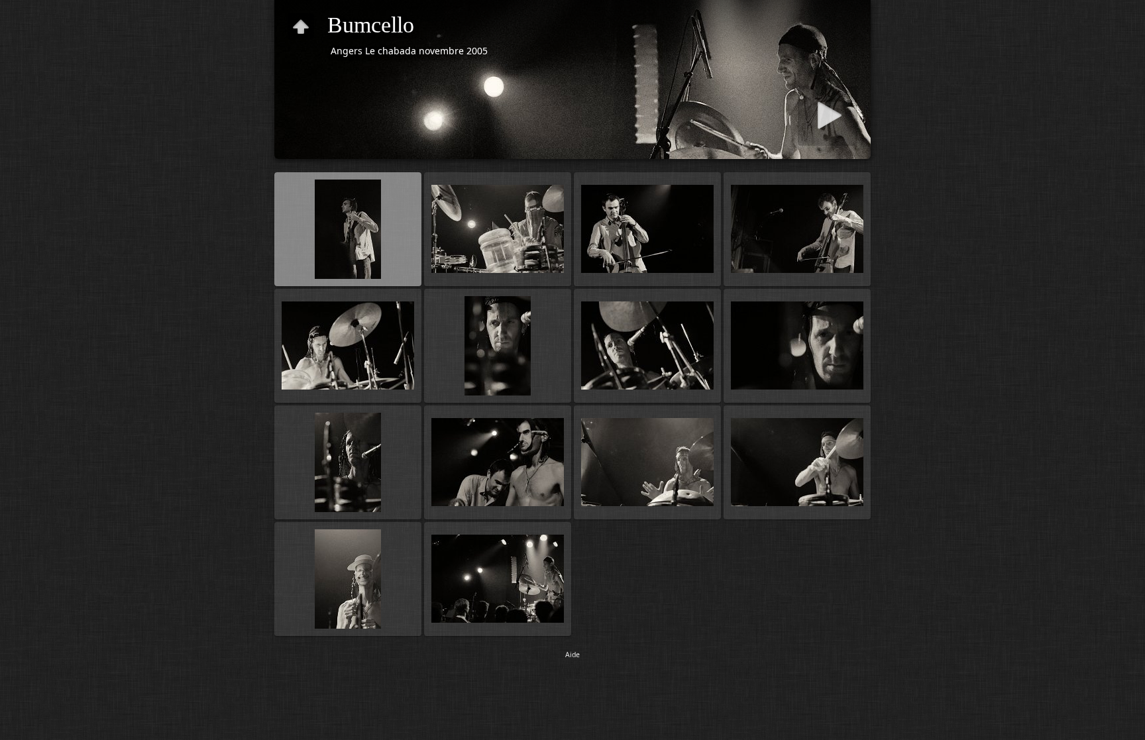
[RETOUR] (301, 26)
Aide (572, 654)
